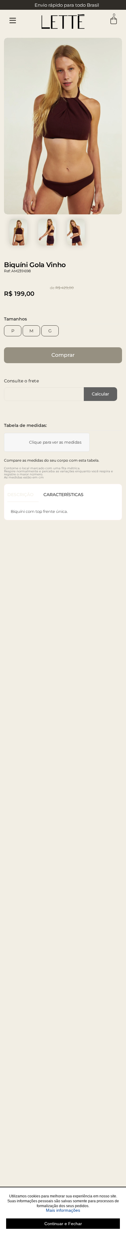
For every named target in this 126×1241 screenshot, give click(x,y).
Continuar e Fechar (63, 1223)
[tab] (23, 494)
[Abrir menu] (12, 20)
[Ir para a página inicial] (63, 20)
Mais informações (83, 1210)
